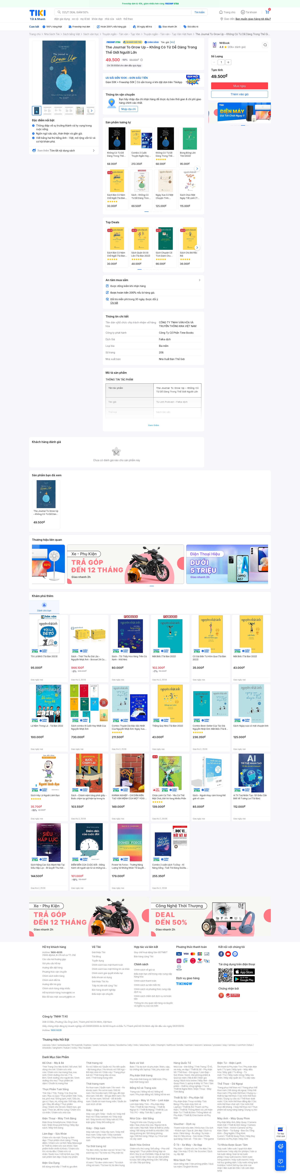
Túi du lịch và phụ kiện (147, 1066)
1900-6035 (56, 952)
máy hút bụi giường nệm (235, 1161)
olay (225, 1045)
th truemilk (77, 1045)
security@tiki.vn (67, 996)
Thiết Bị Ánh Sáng (237, 1125)
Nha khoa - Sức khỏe (192, 1136)
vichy (74, 1047)
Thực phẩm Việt (68, 1096)
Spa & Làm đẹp (194, 1130)
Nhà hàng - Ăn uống (190, 1133)
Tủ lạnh (227, 1069)
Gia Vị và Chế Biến (145, 1154)
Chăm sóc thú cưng (139, 1148)
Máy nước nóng (236, 1075)
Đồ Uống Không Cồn (148, 1159)
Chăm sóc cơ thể (57, 1143)
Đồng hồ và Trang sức (143, 1087)
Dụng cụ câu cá (231, 1098)
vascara (46, 1045)
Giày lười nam (92, 1132)
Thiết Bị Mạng (147, 1109)
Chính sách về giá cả (144, 969)
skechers (144, 1045)
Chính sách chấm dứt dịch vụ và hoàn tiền (152, 997)
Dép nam (101, 1134)
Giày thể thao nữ (242, 1107)
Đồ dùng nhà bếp (51, 1166)
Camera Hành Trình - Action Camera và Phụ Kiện (236, 1128)
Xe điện (203, 1148)
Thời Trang (200, 1066)
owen (95, 1045)
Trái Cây (46, 1093)
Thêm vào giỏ (240, 94)
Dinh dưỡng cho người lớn (60, 1077)
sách (119, 18)
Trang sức (135, 1091)
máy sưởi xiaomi (240, 1159)
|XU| (172, 42)
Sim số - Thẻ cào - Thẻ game (199, 1139)
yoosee (217, 1045)
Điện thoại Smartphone (53, 1122)
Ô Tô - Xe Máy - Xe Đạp (188, 1144)
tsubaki (87, 1047)
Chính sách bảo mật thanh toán (107, 965)
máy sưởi (221, 1148)
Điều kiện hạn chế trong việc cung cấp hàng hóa (153, 975)
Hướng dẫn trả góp (51, 984)
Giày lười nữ (112, 1119)
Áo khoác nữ (109, 1069)
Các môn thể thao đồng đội (237, 1101)
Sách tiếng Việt (181, 1164)
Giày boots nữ (98, 1119)
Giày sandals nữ (103, 1116)
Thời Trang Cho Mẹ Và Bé (55, 1066)
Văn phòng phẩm (198, 1164)
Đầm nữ (97, 1066)
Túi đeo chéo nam (104, 1162)
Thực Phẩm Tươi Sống (55, 1089)
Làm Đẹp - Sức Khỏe (54, 1133)
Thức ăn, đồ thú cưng (58, 1109)
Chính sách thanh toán (145, 980)
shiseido (46, 1047)
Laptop (157, 1112)
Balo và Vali (137, 1062)
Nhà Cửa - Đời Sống (142, 1118)
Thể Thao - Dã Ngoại (230, 1083)
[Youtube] (228, 954)
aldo (153, 1045)
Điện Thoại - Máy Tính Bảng (59, 1118)
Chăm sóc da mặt (51, 1137)
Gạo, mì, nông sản (58, 1101)
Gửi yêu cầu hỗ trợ (51, 963)
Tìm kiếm (199, 12)
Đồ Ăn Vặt (141, 1157)
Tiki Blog (96, 956)
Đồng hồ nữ (147, 1091)
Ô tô (191, 1151)
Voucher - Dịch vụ (184, 1123)
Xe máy (183, 1151)
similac (232, 1045)
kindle (180, 1045)
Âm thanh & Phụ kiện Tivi (229, 1066)
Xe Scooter (200, 1151)
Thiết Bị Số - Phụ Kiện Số (188, 1097)
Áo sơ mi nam (105, 1090)
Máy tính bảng (56, 1127)
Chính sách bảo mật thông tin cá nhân (111, 969)
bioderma (122, 1045)
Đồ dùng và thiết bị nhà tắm (150, 1130)
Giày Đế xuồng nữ (105, 1122)
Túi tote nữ (104, 1152)
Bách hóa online (189, 1080)
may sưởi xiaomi (233, 1157)
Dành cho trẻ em (57, 1107)
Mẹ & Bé (192, 1077)
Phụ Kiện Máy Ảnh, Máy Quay (232, 1122)
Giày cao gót (92, 1114)
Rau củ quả (53, 1096)
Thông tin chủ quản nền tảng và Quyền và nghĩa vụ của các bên (153, 1004)
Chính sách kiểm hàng (53, 976)
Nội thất (144, 1127)
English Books (191, 1166)
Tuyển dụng (98, 960)
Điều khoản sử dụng (102, 977)
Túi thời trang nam (97, 1158)
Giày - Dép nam (95, 1128)
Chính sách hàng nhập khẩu (56, 988)
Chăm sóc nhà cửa (61, 1112)
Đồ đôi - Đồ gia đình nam (108, 1096)
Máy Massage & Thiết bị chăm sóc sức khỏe (62, 1144)
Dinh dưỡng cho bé (57, 1075)
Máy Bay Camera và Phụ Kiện (236, 1137)
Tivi (225, 1075)
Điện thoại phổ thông (58, 1125)
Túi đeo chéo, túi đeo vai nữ (100, 1150)
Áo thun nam (92, 1087)
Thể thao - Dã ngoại (188, 1072)
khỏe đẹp (97, 18)
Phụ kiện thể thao (237, 1093)
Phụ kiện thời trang (141, 1075)
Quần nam (105, 1087)
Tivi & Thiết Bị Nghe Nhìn (191, 1087)
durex (112, 1045)
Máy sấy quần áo (232, 1077)
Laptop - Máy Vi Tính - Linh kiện (149, 1100)
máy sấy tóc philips (239, 1151)
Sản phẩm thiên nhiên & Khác (60, 1147)
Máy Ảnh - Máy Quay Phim (233, 1118)
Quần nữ (107, 1066)
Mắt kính (157, 1079)
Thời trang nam (95, 1083)
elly (130, 1045)
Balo (132, 1066)
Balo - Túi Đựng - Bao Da (235, 1130)
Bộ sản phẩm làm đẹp (60, 1155)
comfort (242, 1045)
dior (54, 1045)
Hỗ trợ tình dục (67, 1154)
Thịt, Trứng (57, 1093)
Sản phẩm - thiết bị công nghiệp (193, 1084)
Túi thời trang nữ (96, 1146)
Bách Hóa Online (140, 1144)
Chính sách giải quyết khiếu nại (107, 973)
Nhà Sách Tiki (182, 1160)
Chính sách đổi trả (51, 980)
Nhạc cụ (153, 1136)
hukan (67, 1047)
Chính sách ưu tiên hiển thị (147, 985)
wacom (198, 1045)
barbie (87, 1045)
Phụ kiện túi (117, 1152)
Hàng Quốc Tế (182, 1062)
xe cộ (75, 18)
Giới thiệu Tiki (98, 952)
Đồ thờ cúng (141, 1136)
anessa (207, 1045)
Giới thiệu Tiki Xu (100, 981)
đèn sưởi (232, 1148)
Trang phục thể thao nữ (228, 1087)
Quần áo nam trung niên (104, 1101)
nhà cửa (109, 18)
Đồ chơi (73, 1066)
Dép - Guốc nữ (108, 1114)
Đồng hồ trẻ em (162, 1094)
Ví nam (89, 1162)
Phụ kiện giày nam (101, 1137)
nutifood (171, 1045)
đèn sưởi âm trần (231, 1168)
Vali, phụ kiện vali (160, 1069)
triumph (161, 1045)
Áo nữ (89, 1066)
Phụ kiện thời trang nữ (140, 1079)
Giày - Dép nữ (94, 1110)
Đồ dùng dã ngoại (237, 1090)
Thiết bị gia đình (69, 1166)
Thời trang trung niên (102, 1077)
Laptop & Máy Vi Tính (197, 1083)
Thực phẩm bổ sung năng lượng (237, 1108)
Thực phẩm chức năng (59, 1140)
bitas (249, 1045)
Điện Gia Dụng (51, 1162)
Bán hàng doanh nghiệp (104, 990)
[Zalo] (235, 954)
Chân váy (107, 1072)
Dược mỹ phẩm (70, 1157)
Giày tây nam (107, 1132)
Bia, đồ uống (53, 1104)
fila (80, 1047)
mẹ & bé (85, 18)
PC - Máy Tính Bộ (143, 1112)
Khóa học (200, 1127)
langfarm (57, 1047)
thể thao (128, 18)
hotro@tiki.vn (68, 992)
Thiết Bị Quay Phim (235, 1136)
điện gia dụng (62, 18)
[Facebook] (221, 954)
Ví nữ (118, 1150)
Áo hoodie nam (100, 1093)
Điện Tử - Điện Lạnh (229, 1062)
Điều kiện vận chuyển (102, 994)
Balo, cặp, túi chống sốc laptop (150, 1068)
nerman (189, 1045)
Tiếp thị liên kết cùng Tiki (104, 985)
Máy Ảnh (243, 1139)
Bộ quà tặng (144, 1162)
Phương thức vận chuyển (54, 971)
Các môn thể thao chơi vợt (236, 1102)
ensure (103, 1045)
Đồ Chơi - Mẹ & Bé (53, 1062)
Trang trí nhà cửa (138, 1122)
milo (136, 1045)
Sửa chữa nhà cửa (144, 1125)
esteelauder (64, 1045)
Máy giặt (227, 1072)
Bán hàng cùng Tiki (143, 956)
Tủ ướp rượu (249, 1077)
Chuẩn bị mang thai (58, 1083)
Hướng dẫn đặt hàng (52, 967)
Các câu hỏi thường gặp (54, 959)
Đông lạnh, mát (63, 1098)
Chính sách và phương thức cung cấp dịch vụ (152, 990)
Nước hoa (54, 1154)
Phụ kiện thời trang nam (148, 1080)
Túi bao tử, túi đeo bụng (113, 1165)
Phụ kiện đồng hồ (144, 1094)
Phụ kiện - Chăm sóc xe (186, 1148)
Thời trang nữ (94, 1062)
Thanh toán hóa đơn (184, 1127)
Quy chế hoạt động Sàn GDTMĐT (151, 952)
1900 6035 (56, 1030)
